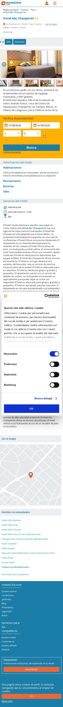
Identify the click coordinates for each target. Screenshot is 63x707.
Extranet (5, 649)
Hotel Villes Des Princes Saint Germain (21, 534)
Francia (24, 9)
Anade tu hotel (9, 637)
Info (8, 41)
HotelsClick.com (11, 3)
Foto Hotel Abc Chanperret (15, 574)
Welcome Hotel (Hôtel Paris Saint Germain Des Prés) (28, 552)
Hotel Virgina (8, 548)
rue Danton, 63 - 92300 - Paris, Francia (23, 24)
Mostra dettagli (43, 398)
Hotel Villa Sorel (10, 524)
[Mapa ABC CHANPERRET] (30, 475)
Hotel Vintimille (9, 543)
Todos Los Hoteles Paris (15, 567)
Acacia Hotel (8, 562)
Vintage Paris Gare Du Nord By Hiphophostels (25, 538)
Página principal (10, 9)
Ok (31, 696)
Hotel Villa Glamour (11, 520)
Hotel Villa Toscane (11, 529)
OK (31, 408)
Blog (4, 603)
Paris (33, 9)
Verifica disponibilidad (18, 118)
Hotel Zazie (7, 557)
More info (7, 701)
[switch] (54, 364)
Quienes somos (9, 591)
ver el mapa (51, 24)
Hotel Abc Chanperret (14, 12)
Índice (4, 615)
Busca (31, 147)
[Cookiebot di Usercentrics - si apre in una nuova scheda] (45, 296)
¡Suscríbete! (31, 669)
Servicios (19, 41)
